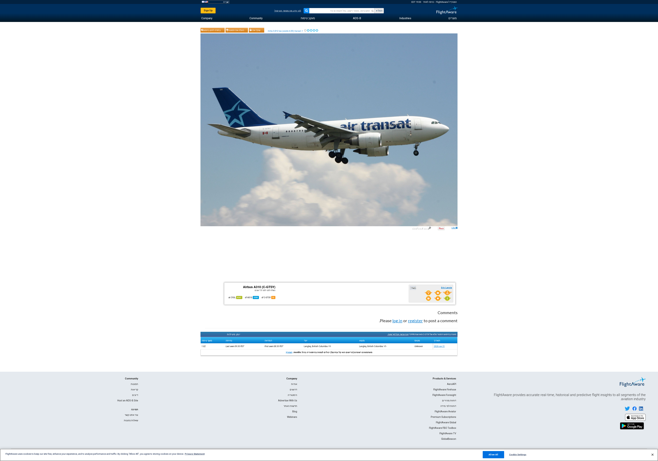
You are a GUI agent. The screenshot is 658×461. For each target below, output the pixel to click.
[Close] (652, 454)
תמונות (134, 384)
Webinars (292, 417)
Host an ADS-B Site (127, 400)
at (234, 297)
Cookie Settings (517, 454)
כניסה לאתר (428, 2)
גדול (420, 228)
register (415, 320)
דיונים (135, 395)
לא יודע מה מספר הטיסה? (287, 11)
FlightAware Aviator (445, 411)
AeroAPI (451, 384)
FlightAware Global (446, 422)
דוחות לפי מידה (448, 406)
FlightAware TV (448, 433)
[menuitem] (453, 18)
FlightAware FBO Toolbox (442, 428)
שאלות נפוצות (131, 420)
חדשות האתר (290, 406)
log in (397, 320)
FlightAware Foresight (444, 395)
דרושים (293, 389)
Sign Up (208, 10)
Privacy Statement (195, 454)
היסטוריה (292, 395)
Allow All (493, 454)
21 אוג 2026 (439, 346)
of (251, 297)
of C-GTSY (267, 297)
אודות (294, 384)
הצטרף (289, 352)
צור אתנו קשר (131, 415)
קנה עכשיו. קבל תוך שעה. (398, 334)
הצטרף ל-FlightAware (446, 2)
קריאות (134, 389)
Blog (294, 411)
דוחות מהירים (449, 400)
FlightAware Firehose (444, 389)
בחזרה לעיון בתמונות (211, 30)
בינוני (425, 228)
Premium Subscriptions (443, 417)
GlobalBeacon (448, 439)
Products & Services (444, 378)
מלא (414, 228)
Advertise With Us (287, 400)
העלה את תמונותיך (235, 30)
